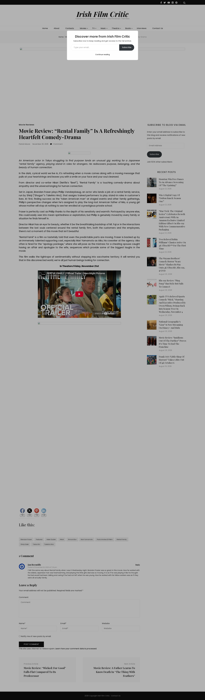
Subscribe (126, 47)
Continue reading (102, 54)
